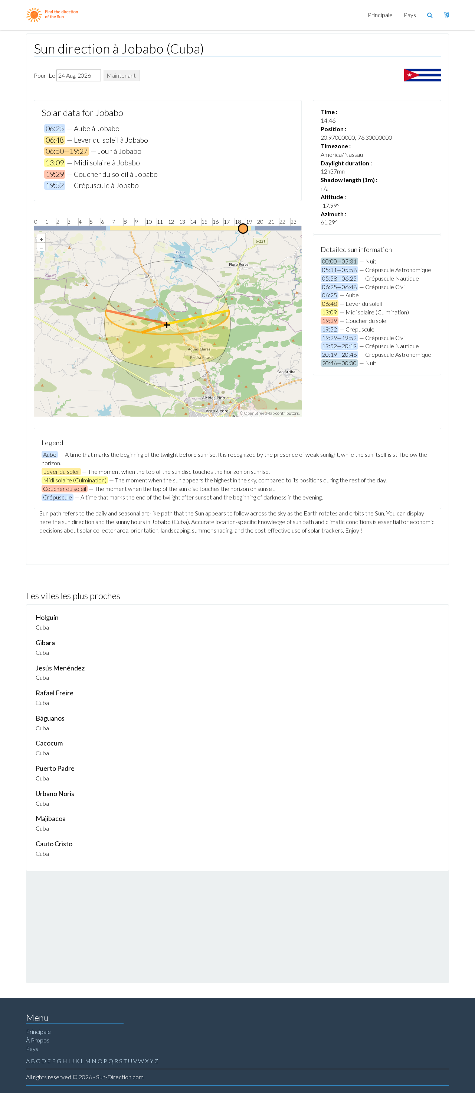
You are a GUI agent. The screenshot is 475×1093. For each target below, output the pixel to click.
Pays (410, 14)
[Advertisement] (237, 927)
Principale (380, 14)
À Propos (37, 1040)
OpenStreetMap (259, 413)
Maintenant (121, 75)
